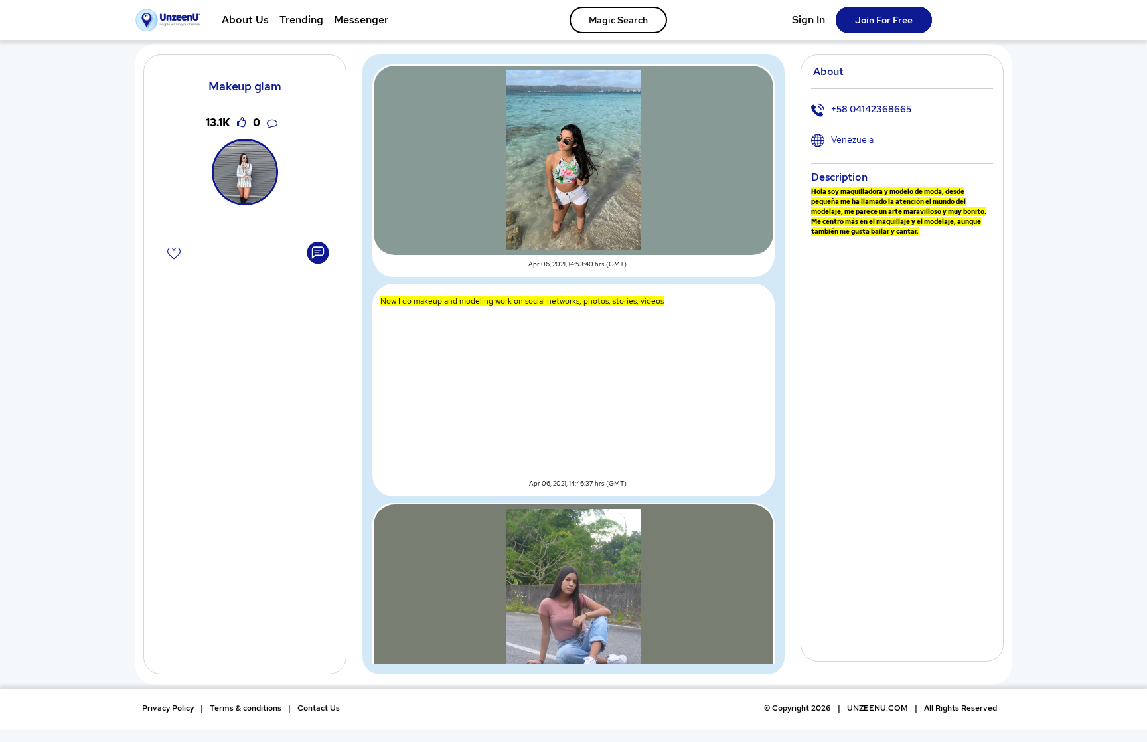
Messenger (361, 20)
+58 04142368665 (871, 109)
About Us (245, 20)
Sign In (808, 20)
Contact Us (318, 708)
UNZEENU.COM (877, 708)
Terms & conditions (245, 708)
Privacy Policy (168, 708)
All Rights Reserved (960, 708)
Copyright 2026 (797, 708)
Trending (301, 20)
